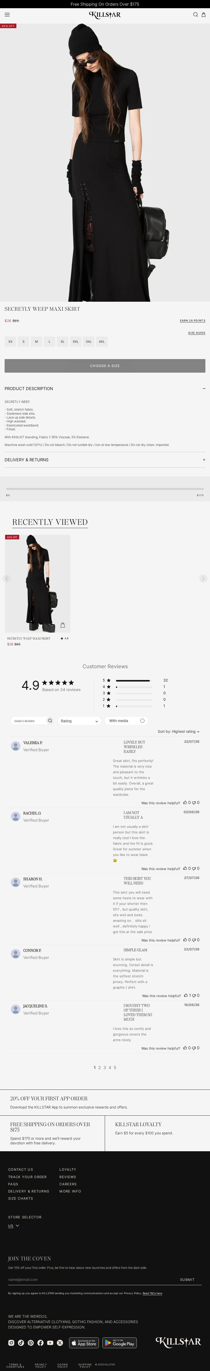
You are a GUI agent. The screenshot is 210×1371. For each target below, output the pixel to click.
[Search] (195, 14)
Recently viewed (50, 522)
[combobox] (177, 731)
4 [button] (110, 1067)
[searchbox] (28, 721)
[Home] (105, 14)
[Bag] (203, 14)
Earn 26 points (192, 320)
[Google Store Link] (119, 1342)
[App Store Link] (84, 1342)
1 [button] (95, 1067)
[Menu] (7, 15)
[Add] (63, 625)
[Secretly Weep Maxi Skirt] (37, 584)
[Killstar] (179, 1342)
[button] (135, 681)
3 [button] (104, 1067)
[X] (60, 1343)
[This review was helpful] (185, 802)
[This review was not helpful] (194, 802)
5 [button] (115, 1067)
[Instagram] (11, 1343)
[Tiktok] (21, 1343)
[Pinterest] (31, 1343)
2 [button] (99, 1067)
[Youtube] (50, 1343)
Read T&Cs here (152, 1293)
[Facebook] (40, 1343)
